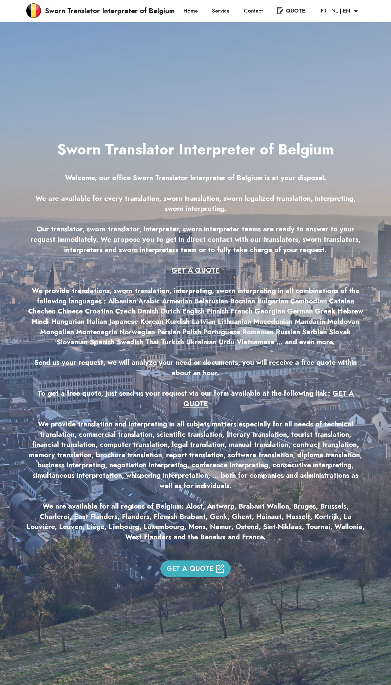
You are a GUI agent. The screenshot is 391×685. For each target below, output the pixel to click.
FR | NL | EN (335, 11)
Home (191, 11)
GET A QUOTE (190, 568)
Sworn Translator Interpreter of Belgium (110, 10)
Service (221, 11)
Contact (253, 11)
